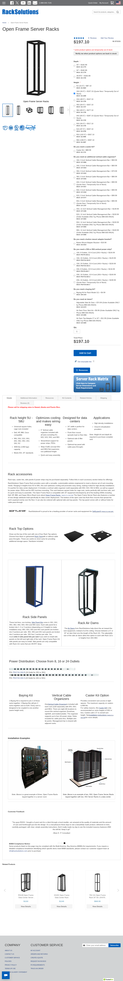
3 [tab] (64, 843)
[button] (18, 110)
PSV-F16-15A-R (19, 672)
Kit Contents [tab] (66, 398)
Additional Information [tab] (28, 398)
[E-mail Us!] (35, 3)
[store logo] (20, 14)
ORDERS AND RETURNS (39, 954)
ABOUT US (8, 950)
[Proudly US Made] (30, 128)
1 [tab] (59, 843)
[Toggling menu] (3, 3)
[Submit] (118, 12)
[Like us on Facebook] (12, 3)
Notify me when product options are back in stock (96, 53)
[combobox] (106, 12)
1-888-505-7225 (45, 3)
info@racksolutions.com (18, 851)
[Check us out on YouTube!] (23, 3)
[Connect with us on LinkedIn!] (29, 3)
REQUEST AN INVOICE (38, 961)
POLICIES (8, 961)
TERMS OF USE (10, 968)
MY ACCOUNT (35, 950)
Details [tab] (9, 398)
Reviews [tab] (24, 403)
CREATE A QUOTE (37, 958)
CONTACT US (9, 954)
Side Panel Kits (37, 622)
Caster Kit (102, 708)
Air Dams (71, 628)
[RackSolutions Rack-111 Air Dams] (88, 617)
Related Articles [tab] (86, 398)
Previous (4, 890)
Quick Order (93, 3)
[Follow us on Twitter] (17, 3)
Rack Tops (39, 536)
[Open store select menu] (118, 4)
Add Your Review (107, 38)
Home (4, 23)
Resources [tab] (50, 398)
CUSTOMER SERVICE (12, 958)
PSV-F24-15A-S (19, 678)
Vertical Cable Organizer (57, 704)
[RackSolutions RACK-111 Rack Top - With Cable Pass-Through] (101, 548)
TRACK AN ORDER (37, 968)
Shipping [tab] (103, 398)
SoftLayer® (102, 511)
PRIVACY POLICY (11, 965)
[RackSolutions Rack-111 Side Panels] (34, 611)
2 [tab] (62, 843)
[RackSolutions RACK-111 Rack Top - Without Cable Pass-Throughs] (74, 548)
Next (118, 890)
